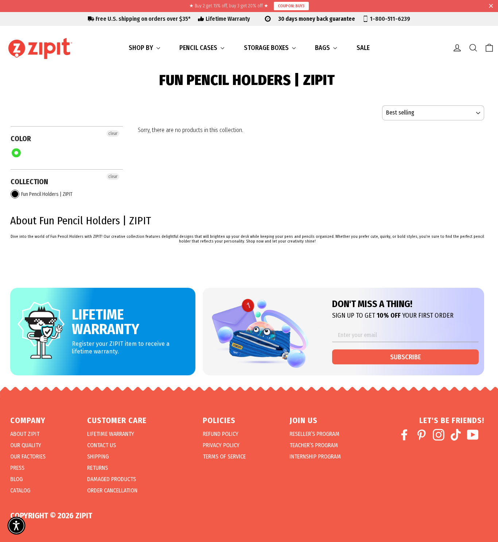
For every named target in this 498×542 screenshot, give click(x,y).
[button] (16, 525)
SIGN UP (331, 374)
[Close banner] (491, 6)
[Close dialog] (403, 188)
